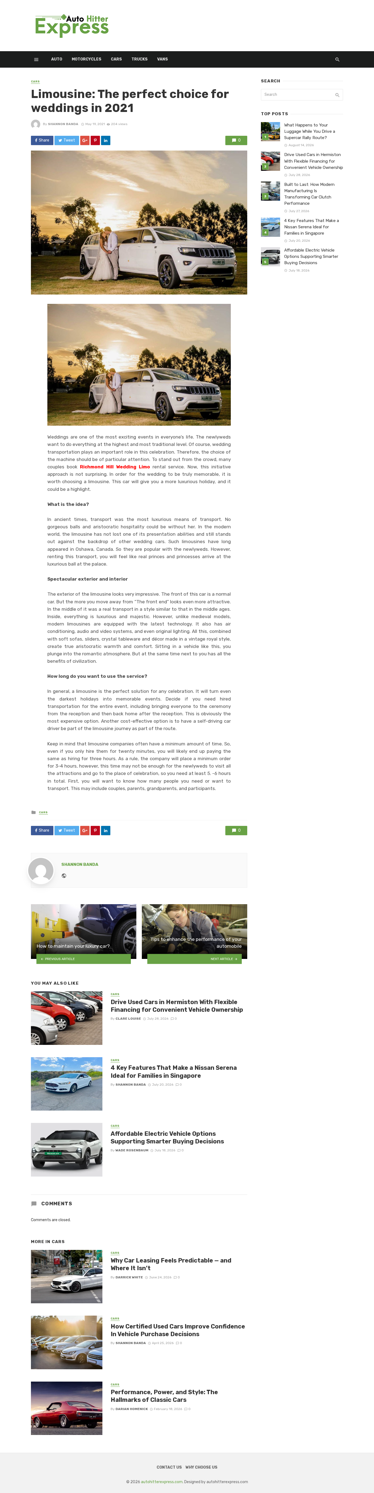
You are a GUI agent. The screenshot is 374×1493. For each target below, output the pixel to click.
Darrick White (129, 1277)
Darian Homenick (132, 1409)
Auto (56, 59)
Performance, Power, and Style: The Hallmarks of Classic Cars (164, 1396)
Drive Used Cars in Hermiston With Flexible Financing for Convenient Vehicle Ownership (177, 1006)
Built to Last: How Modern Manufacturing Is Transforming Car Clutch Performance (309, 194)
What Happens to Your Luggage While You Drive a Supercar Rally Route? (309, 131)
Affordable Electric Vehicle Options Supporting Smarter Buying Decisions (167, 1137)
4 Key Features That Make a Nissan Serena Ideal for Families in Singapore (174, 1071)
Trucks (139, 59)
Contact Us (169, 1467)
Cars (116, 59)
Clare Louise (128, 1019)
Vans (162, 59)
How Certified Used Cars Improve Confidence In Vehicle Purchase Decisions (178, 1330)
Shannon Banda (63, 124)
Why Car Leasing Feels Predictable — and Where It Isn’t (171, 1264)
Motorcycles (86, 59)
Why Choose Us (201, 1467)
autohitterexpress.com (162, 1482)
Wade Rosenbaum (132, 1150)
